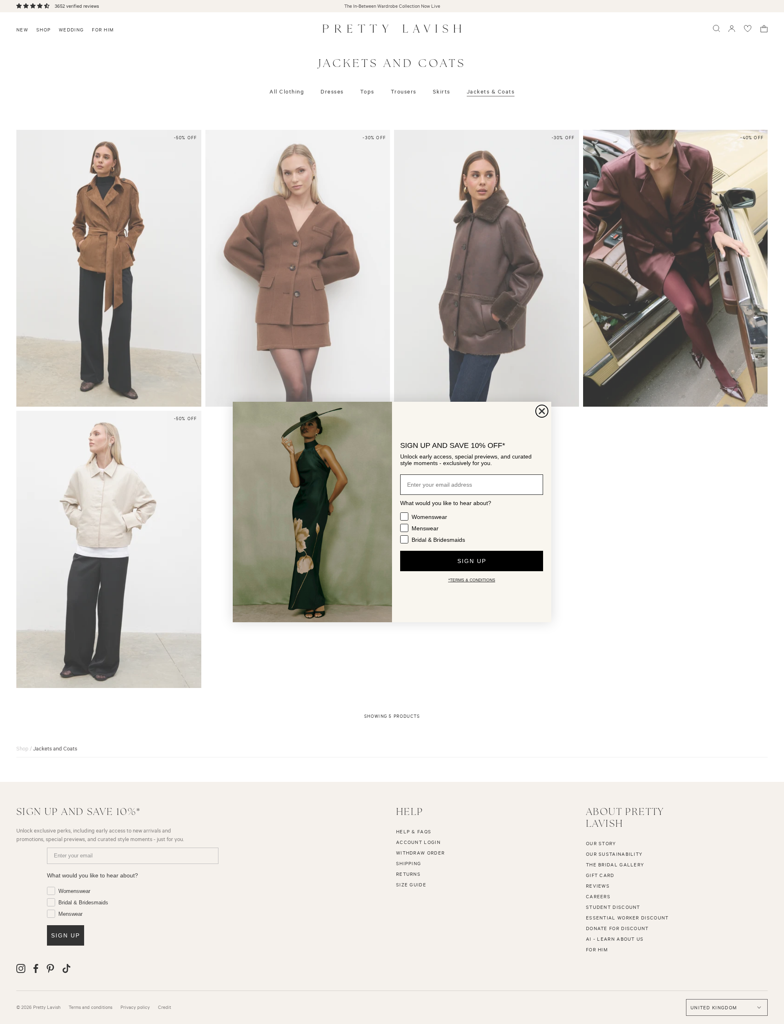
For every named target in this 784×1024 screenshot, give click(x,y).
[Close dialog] (542, 411)
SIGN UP (471, 561)
